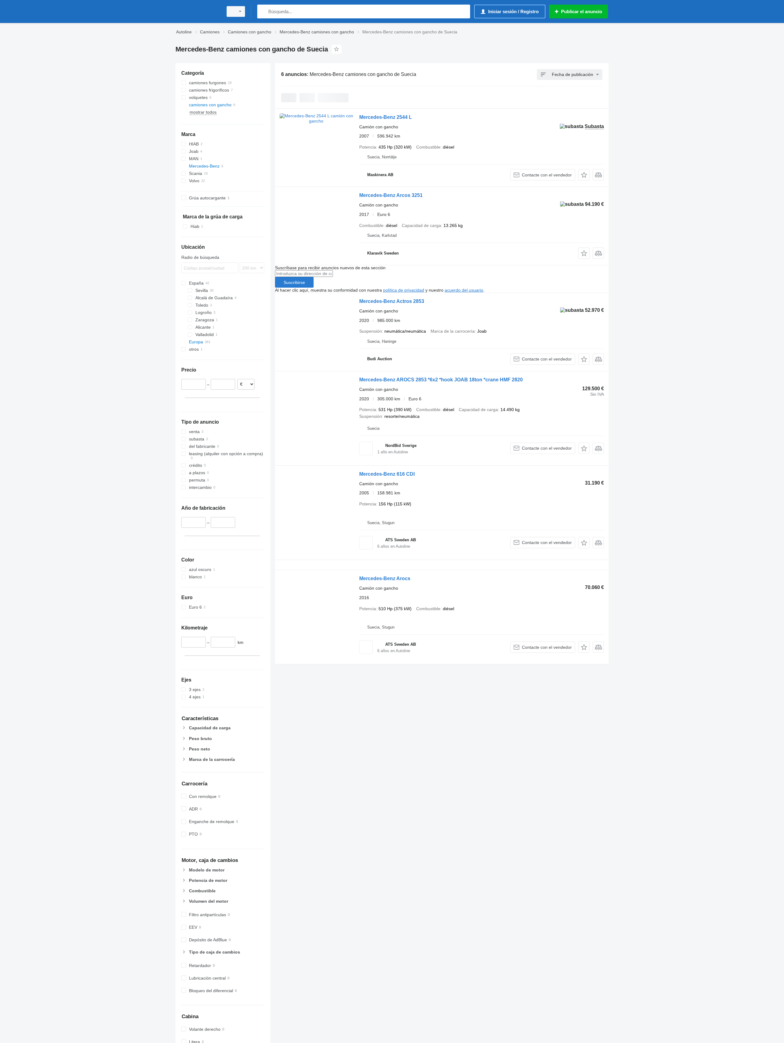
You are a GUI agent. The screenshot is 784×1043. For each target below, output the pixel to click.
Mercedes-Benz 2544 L (385, 117)
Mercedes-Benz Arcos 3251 (391, 195)
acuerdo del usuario (464, 290)
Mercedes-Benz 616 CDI (387, 474)
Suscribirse (294, 282)
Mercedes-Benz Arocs (384, 578)
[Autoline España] (197, 11)
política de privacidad (403, 290)
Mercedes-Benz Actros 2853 (391, 301)
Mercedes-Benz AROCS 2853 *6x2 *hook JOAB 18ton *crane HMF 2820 (441, 379)
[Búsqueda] (263, 11)
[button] (584, 174)
